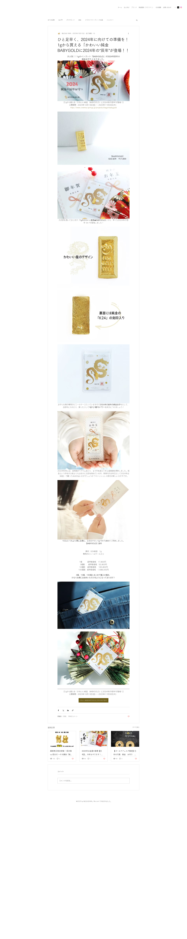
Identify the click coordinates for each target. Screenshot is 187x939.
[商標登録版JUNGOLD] (175, 7)
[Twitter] (178, 7)
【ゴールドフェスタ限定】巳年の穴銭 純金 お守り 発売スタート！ (124, 753)
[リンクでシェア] (73, 710)
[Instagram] (181, 7)
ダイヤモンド (70, 20)
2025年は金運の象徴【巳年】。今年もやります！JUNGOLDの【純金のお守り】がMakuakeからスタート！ (92, 753)
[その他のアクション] (128, 33)
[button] (137, 20)
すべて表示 (135, 727)
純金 (80, 20)
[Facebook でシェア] (58, 710)
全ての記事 (51, 20)
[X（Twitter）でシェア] (63, 710)
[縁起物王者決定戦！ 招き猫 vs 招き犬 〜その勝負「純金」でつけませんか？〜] (62, 739)
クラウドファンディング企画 (94, 20)
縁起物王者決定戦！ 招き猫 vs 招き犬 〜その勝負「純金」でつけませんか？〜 (61, 753)
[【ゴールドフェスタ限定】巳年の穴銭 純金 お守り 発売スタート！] (125, 739)
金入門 (60, 20)
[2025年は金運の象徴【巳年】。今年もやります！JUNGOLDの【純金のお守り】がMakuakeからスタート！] (93, 739)
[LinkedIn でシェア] (68, 710)
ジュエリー (110, 20)
